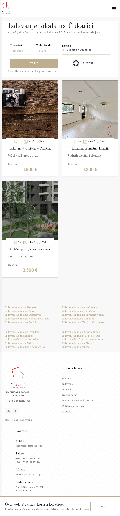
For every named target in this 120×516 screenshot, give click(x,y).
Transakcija (16, 45)
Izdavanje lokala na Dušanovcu (23, 314)
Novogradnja (69, 394)
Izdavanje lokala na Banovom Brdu (82, 339)
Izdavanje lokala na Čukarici (22, 311)
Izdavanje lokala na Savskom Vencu (83, 314)
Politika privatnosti (74, 406)
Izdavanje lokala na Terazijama (23, 339)
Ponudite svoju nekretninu (78, 400)
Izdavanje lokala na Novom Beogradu (27, 318)
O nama (66, 378)
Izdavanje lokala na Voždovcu (79, 307)
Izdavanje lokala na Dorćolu (21, 322)
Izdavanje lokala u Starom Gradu (81, 331)
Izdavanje (68, 383)
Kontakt (67, 411)
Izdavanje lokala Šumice (76, 346)
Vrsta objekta (43, 45)
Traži (34, 63)
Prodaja (66, 389)
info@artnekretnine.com (29, 445)
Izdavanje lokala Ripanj (19, 335)
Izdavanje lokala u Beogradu (21, 307)
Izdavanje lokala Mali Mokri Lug (81, 335)
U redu (103, 506)
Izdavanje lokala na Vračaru (78, 311)
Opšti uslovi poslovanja (18, 419)
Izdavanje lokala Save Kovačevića (25, 346)
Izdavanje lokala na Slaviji (77, 343)
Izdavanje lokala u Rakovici (21, 343)
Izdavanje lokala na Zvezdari (22, 331)
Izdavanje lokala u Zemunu (78, 318)
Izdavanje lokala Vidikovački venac (83, 322)
